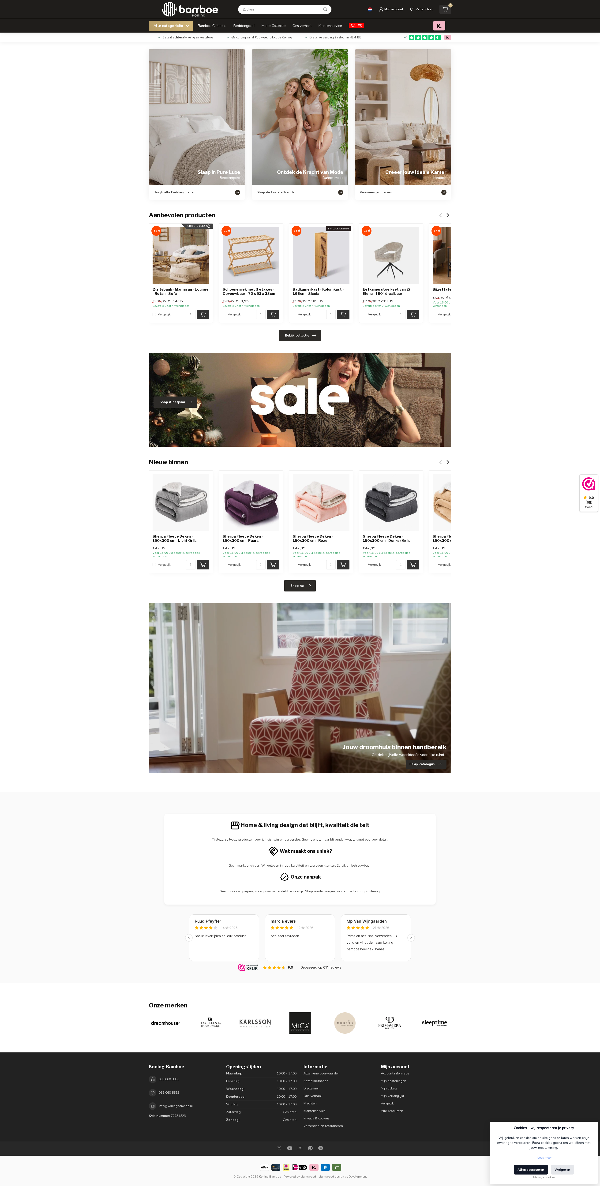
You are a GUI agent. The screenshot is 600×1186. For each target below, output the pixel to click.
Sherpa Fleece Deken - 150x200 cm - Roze (313, 538)
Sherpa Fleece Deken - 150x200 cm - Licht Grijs (175, 538)
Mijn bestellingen (393, 1081)
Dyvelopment (358, 1177)
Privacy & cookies (317, 1118)
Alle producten (392, 1111)
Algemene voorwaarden (322, 1073)
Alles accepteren (531, 1169)
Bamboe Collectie (212, 25)
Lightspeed (308, 1177)
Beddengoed (244, 25)
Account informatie (395, 1073)
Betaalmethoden (316, 1081)
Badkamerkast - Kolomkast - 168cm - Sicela (318, 291)
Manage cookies (544, 1177)
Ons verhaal (301, 25)
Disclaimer (311, 1088)
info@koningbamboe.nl (176, 1106)
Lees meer (544, 1158)
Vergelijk (164, 314)
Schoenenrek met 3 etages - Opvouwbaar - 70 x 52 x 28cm (249, 291)
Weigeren (562, 1169)
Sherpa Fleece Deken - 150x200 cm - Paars (243, 538)
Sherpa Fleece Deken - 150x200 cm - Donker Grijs (386, 538)
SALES (356, 25)
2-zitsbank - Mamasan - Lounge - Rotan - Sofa (181, 291)
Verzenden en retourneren (323, 1126)
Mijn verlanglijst (392, 1096)
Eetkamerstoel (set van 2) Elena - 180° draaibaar (386, 291)
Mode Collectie (273, 25)
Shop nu (297, 586)
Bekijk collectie (297, 335)
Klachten (310, 1103)
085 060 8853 (169, 1079)
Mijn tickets (389, 1088)
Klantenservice (330, 25)
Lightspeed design (331, 1177)
